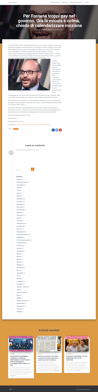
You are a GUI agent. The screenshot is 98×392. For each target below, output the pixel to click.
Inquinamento (20, 251)
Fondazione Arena (21, 242)
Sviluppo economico (21, 300)
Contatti (87, 2)
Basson (18, 193)
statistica (19, 297)
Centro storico (20, 215)
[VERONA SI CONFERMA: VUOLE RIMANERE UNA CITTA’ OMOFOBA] (77, 343)
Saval (18, 289)
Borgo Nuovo (20, 201)
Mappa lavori (65, 2)
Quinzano (19, 278)
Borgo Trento (20, 207)
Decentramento (20, 226)
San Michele (19, 284)
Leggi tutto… (13, 375)
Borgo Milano (20, 198)
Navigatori (19, 264)
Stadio (18, 295)
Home (10, 389)
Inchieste (19, 248)
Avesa (18, 190)
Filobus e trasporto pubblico (23, 240)
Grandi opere (20, 245)
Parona (18, 270)
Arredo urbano (20, 185)
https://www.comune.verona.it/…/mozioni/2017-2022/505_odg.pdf (31, 124)
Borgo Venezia (20, 209)
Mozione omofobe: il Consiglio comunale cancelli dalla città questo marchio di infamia (48, 358)
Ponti (18, 275)
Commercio (19, 220)
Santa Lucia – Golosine (22, 286)
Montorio (19, 259)
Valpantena (19, 311)
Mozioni (19, 262)
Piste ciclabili (20, 273)
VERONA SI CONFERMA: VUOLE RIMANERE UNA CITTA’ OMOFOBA (76, 358)
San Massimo (20, 281)
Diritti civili (19, 229)
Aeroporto (19, 179)
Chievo (18, 218)
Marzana (19, 253)
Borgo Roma (20, 204)
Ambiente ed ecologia (22, 182)
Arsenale (19, 187)
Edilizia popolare (21, 231)
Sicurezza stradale (21, 292)
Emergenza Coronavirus (22, 234)
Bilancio (19, 196)
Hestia (77, 389)
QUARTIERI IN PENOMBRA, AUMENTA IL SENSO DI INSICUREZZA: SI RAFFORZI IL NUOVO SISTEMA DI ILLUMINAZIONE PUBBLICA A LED (20, 360)
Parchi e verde (20, 267)
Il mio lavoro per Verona (76, 2)
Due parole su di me (55, 2)
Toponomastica (20, 303)
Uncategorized (20, 306)
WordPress (87, 389)
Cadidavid (19, 212)
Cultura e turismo (21, 223)
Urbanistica (19, 309)
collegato (23, 149)
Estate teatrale (20, 237)
